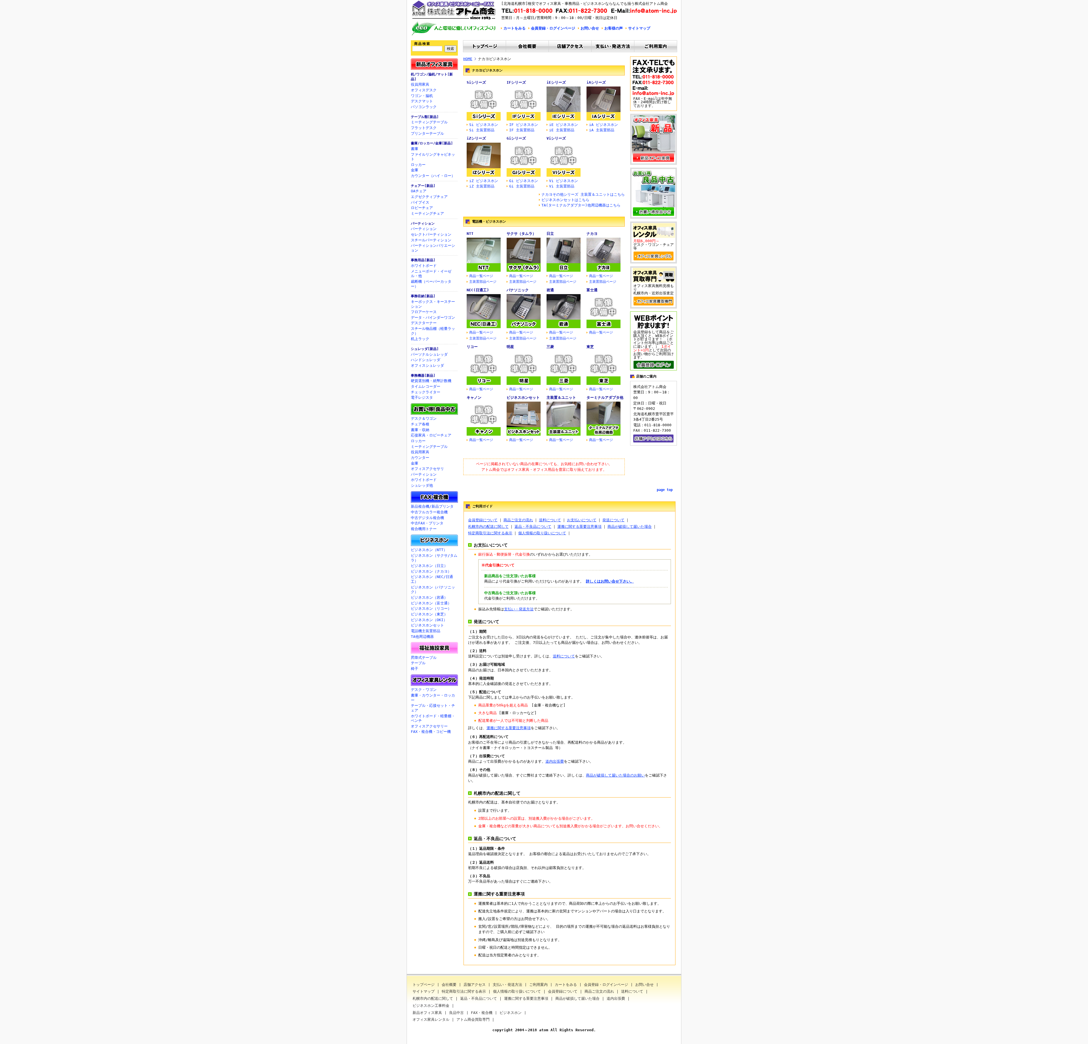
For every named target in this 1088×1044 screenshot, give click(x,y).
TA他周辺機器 (422, 636)
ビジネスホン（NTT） (429, 550)
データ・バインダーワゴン (433, 317)
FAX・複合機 (481, 1013)
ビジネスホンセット (427, 625)
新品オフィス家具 (427, 1013)
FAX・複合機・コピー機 (431, 731)
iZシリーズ (476, 138)
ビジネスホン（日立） (429, 566)
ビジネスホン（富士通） (431, 603)
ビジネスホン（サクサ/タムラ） (434, 557)
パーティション (423, 223)
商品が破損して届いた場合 (629, 526)
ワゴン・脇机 (422, 96)
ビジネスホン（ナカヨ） (431, 571)
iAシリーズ (596, 82)
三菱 (550, 347)
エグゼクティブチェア (429, 197)
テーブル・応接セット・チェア (433, 707)
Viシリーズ (556, 138)
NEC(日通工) (478, 290)
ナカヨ (592, 233)
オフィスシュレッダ (427, 365)
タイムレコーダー (425, 386)
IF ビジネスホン (523, 125)
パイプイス (420, 202)
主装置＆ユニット (561, 397)
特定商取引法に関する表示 (490, 533)
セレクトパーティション (431, 234)
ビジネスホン (511, 1013)
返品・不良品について (533, 526)
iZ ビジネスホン (483, 181)
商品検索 (422, 44)
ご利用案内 (538, 985)
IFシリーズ (516, 82)
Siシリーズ (476, 82)
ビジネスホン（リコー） (431, 608)
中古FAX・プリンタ (427, 523)
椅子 (414, 669)
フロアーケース (424, 312)
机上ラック (420, 339)
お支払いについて (581, 520)
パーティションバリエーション (433, 247)
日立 (550, 233)
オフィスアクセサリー (429, 726)
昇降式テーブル (424, 657)
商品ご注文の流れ (518, 520)
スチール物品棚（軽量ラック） (433, 331)
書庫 (414, 149)
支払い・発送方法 (519, 609)
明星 (510, 347)
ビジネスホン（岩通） (429, 597)
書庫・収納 (420, 430)
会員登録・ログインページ (553, 28)
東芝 (590, 347)
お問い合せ (590, 28)
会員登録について (483, 520)
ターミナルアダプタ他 (604, 397)
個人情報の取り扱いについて (542, 533)
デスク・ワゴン (424, 689)
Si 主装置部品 (481, 130)
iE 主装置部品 (561, 130)
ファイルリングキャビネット (433, 156)
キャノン (474, 397)
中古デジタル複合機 (427, 518)
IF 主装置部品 (521, 130)
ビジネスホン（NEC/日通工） (432, 579)
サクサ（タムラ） (521, 233)
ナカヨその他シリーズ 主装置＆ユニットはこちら (583, 194)
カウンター (420, 457)
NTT (470, 233)
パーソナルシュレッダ (429, 354)
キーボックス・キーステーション (433, 304)
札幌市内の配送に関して (488, 526)
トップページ (424, 985)
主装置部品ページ (482, 282)
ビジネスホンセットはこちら (565, 200)
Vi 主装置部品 (561, 186)
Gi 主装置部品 (521, 186)
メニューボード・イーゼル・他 (431, 273)
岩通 (550, 290)
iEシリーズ (556, 82)
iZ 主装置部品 (481, 186)
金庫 (414, 170)
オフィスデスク (424, 90)
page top (665, 490)
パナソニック (518, 290)
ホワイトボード (424, 265)
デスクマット (422, 101)
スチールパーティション (431, 240)
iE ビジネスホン (563, 125)
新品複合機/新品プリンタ (432, 506)
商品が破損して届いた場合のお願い (615, 775)
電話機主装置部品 (425, 631)
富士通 (592, 290)
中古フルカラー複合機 (429, 512)
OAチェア (418, 191)
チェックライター (425, 392)
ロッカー (418, 165)
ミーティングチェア (427, 213)
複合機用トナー (424, 529)
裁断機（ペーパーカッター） (431, 283)
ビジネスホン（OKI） (429, 620)
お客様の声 (613, 28)
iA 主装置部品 (601, 130)
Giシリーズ (516, 138)
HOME (467, 59)
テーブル (418, 663)
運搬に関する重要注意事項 (579, 526)
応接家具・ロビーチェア (431, 435)
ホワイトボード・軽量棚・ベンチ (433, 718)
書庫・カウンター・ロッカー (433, 697)
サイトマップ (639, 28)
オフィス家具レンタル (431, 1020)
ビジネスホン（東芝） (429, 614)
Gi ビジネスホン (523, 181)
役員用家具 (420, 84)
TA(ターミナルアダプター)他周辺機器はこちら (580, 205)
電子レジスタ (422, 397)
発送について (613, 520)
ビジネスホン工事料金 (431, 1006)
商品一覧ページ (481, 276)
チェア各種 (420, 424)
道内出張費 (554, 761)
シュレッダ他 (422, 485)
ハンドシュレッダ (425, 360)
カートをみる (514, 28)
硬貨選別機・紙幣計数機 (431, 381)
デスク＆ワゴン (424, 418)
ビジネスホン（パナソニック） (433, 589)
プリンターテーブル (427, 133)
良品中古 (456, 1013)
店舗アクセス (475, 985)
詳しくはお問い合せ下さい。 (610, 581)
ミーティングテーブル (429, 122)
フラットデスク (424, 128)
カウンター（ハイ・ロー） (433, 176)
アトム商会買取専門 (473, 1020)
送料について (550, 520)
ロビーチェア (422, 208)
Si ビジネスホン (483, 125)
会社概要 (449, 985)
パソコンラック (424, 107)
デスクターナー (424, 323)
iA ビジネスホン (603, 125)
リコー (472, 347)
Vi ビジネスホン (563, 181)
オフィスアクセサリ (427, 469)
